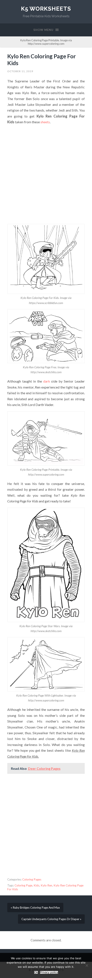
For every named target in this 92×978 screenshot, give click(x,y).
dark (46, 381)
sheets (45, 122)
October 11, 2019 (20, 71)
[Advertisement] (46, 174)
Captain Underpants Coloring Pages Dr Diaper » (51, 919)
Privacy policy (49, 972)
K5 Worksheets (46, 8)
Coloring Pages (31, 879)
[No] (87, 965)
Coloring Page (23, 885)
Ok (36, 972)
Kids (36, 885)
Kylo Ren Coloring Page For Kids (41, 59)
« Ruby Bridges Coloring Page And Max (35, 907)
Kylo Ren (46, 885)
